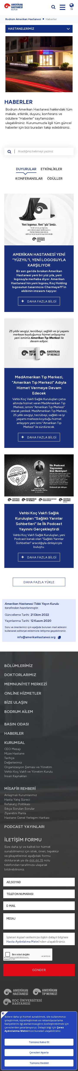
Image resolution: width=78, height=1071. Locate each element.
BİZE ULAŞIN (16, 702)
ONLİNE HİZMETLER (22, 693)
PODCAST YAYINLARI (24, 826)
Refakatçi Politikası (17, 804)
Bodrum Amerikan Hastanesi (23, 19)
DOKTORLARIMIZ (20, 674)
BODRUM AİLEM (18, 711)
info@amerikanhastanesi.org (36, 637)
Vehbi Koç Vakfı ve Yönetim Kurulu (28, 771)
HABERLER (14, 733)
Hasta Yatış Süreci (17, 799)
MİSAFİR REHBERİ (20, 788)
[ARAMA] (9, 151)
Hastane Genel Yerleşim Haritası (26, 818)
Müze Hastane (14, 753)
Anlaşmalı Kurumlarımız (20, 795)
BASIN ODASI (16, 724)
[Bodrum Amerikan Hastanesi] (20, 6)
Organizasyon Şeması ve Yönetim (28, 767)
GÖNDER (39, 970)
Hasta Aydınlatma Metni (22, 941)
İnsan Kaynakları (15, 776)
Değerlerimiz (13, 762)
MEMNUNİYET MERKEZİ (25, 684)
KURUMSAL (14, 742)
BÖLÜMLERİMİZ (18, 665)
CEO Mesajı (12, 749)
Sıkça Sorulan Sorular (19, 809)
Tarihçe (9, 758)
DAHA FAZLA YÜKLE (39, 582)
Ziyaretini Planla (15, 813)
